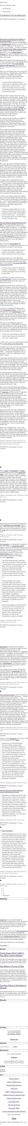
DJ (24, 440)
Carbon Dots (14, 1088)
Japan (22, 682)
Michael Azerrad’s (12, 107)
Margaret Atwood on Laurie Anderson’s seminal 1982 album (11, 791)
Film (25, 884)
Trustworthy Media (14, 1108)
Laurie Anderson (20, 819)
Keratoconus (10, 442)
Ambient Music (20, 495)
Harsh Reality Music (10, 310)
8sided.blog (3, 920)
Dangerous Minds (7, 830)
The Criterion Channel (14, 684)
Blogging (19, 620)
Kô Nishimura (7, 663)
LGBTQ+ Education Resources (14, 1092)
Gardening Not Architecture (13, 15)
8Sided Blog (3, 2)
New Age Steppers (13, 873)
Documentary (20, 534)
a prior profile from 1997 (12, 64)
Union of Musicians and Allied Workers (14, 1111)
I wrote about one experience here (13, 343)
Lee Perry (6, 729)
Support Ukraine (14, 1078)
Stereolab (2, 536)
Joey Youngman (8, 235)
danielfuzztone (6, 44)
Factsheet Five (3, 442)
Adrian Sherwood (21, 871)
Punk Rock (6, 443)
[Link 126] (14, 1024)
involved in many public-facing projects (14, 49)
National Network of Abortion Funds (14, 1095)
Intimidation (3, 646)
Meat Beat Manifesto (17, 442)
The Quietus (13, 738)
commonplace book (17, 546)
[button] (14, 1070)
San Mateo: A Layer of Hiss (12, 966)
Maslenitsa (5, 392)
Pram (3, 530)
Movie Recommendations (14, 729)
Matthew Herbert (4, 885)
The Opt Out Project (14, 1105)
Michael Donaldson (22, 931)
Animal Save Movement (14, 1098)
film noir (19, 682)
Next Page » (6, 895)
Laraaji (23, 470)
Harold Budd (14, 470)
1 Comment (21, 19)
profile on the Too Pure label (12, 525)
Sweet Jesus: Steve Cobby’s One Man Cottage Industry (12, 954)
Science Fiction (24, 729)
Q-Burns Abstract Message (11, 936)
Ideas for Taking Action (14, 1082)
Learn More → (4, 945)
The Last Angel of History (7, 695)
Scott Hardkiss (14, 243)
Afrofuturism (20, 727)
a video (6, 470)
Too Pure (7, 536)
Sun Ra (1, 730)
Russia (10, 443)
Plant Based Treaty (14, 1101)
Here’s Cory (9, 557)
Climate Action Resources (14, 1085)
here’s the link (6, 279)
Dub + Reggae (5, 873)
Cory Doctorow (4, 544)
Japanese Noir (16, 671)
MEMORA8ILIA (9, 440)
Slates (17, 740)
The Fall (19, 782)
